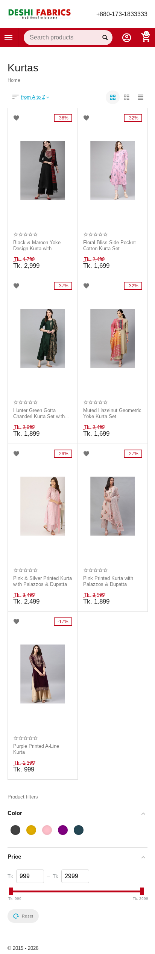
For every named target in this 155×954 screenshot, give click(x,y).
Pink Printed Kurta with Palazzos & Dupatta (108, 581)
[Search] (104, 37)
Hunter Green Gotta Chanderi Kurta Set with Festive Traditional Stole (39, 414)
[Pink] (47, 830)
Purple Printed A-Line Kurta (36, 749)
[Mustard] (31, 830)
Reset (27, 916)
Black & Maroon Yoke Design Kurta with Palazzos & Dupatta (37, 246)
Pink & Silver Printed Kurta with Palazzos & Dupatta (42, 581)
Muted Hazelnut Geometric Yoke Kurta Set (112, 413)
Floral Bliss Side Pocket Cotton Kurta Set (109, 245)
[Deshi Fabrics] (39, 14)
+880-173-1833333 (121, 14)
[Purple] (63, 830)
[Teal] (78, 830)
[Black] (15, 830)
